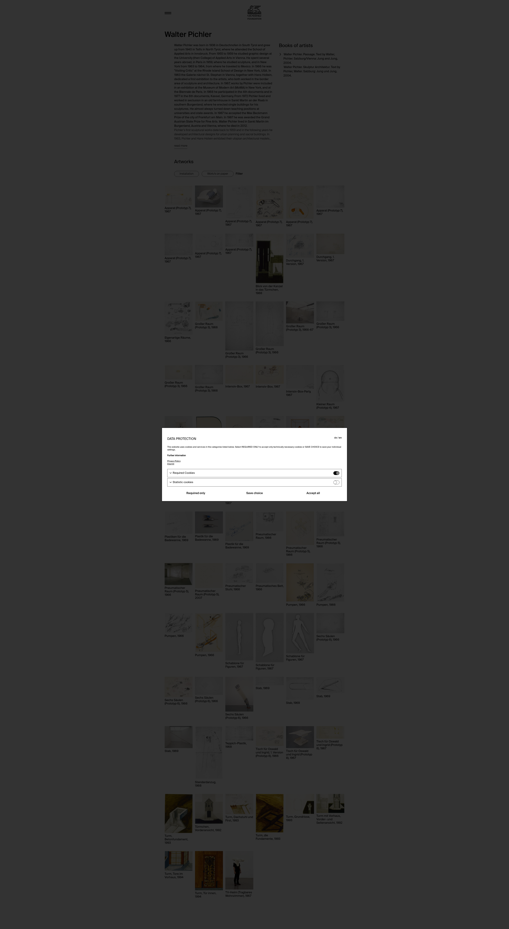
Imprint (170, 464)
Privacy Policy (174, 461)
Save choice (254, 493)
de (335, 438)
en (340, 438)
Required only (195, 493)
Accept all (313, 493)
